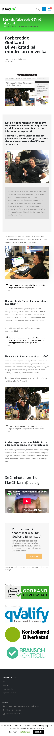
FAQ (4, 682)
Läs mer (13, 732)
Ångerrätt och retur (9, 693)
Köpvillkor (6, 685)
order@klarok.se (16, 714)
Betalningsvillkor (8, 689)
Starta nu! (34, 556)
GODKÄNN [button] (39, 732)
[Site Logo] (9, 9)
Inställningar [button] (25, 732)
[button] (38, 9)
